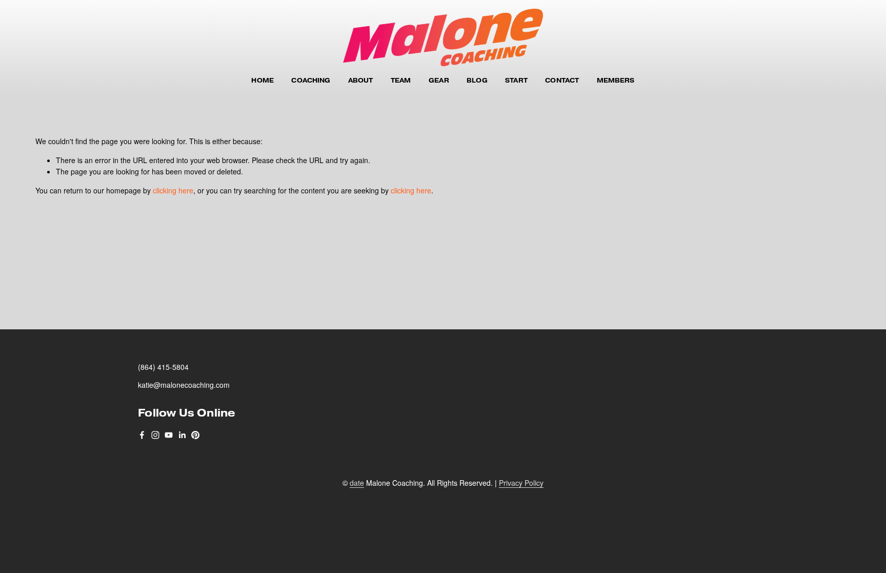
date (357, 483)
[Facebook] (142, 435)
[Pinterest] (195, 435)
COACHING (310, 81)
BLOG (477, 81)
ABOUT (360, 81)
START (516, 81)
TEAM (401, 81)
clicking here (173, 190)
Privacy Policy (521, 483)
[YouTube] (169, 435)
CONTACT (562, 81)
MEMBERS (616, 81)
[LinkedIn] (182, 435)
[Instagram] (155, 435)
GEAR (439, 81)
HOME (262, 81)
